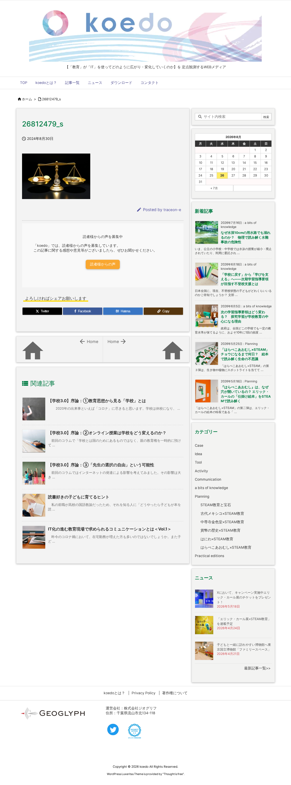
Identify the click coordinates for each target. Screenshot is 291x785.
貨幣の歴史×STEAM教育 (221, 530)
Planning (202, 496)
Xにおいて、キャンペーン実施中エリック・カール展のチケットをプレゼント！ (244, 597)
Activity (201, 471)
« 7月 (214, 188)
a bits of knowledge (211, 488)
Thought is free (173, 774)
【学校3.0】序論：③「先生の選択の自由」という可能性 (101, 464)
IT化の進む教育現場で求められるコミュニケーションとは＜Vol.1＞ (109, 529)
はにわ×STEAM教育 (217, 539)
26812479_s (51, 99)
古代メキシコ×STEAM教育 (222, 513)
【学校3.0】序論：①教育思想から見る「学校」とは (97, 400)
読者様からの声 (102, 264)
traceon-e (172, 209)
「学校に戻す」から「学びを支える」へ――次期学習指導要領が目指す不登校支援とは (244, 279)
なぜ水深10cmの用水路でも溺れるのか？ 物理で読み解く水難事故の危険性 (246, 237)
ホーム (27, 99)
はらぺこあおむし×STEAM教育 (226, 547)
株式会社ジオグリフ (140, 708)
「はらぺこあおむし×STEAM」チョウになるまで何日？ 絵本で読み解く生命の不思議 (245, 354)
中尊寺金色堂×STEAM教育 (222, 522)
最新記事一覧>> (257, 668)
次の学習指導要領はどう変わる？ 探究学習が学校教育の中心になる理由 (244, 316)
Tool (198, 462)
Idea (198, 454)
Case (199, 445)
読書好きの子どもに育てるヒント (78, 497)
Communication (208, 479)
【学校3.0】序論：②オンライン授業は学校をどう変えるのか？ (107, 432)
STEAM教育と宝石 (216, 505)
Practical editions (209, 556)
